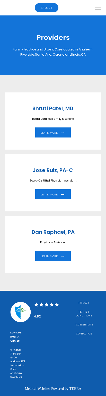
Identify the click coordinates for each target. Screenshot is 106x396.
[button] (98, 8)
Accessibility (84, 324)
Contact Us (84, 333)
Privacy (83, 302)
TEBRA (75, 389)
